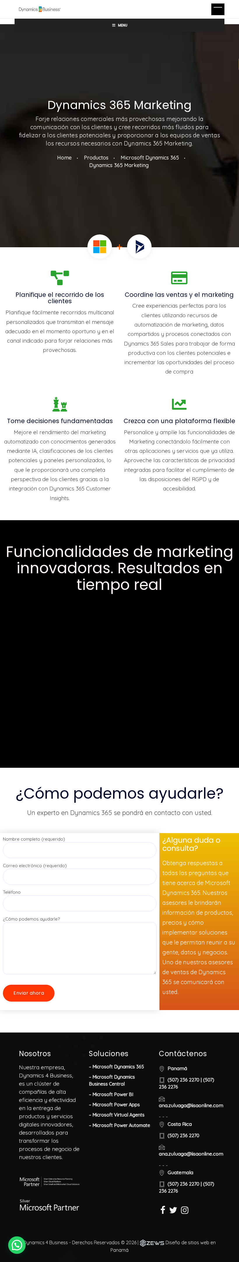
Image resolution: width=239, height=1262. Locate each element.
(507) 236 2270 (183, 1080)
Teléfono (12, 892)
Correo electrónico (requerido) (35, 865)
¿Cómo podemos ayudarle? (31, 919)
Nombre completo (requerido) (34, 839)
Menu (122, 25)
